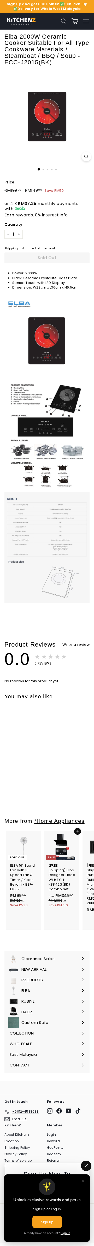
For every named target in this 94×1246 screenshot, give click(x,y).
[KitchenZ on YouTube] (68, 1111)
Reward (53, 1141)
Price (9, 182)
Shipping (11, 248)
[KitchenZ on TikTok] (78, 1111)
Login (51, 1134)
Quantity (13, 224)
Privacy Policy (15, 1154)
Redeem (54, 1154)
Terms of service (18, 1160)
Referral (53, 1160)
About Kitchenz (16, 1134)
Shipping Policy (17, 1147)
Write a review (76, 644)
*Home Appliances (59, 821)
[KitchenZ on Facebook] (59, 1111)
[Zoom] (86, 156)
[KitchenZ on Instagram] (49, 1111)
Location (11, 1141)
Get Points (55, 1147)
